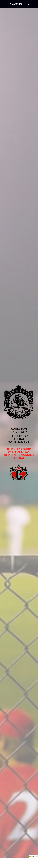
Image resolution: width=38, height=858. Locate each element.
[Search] (28, 4)
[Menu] (32, 4)
